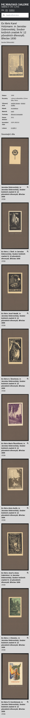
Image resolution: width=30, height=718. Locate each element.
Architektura (14, 108)
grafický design (15, 103)
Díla (2, 10)
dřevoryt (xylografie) (17, 114)
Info (6, 10)
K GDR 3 (13, 128)
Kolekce (11, 10)
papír (12, 111)
